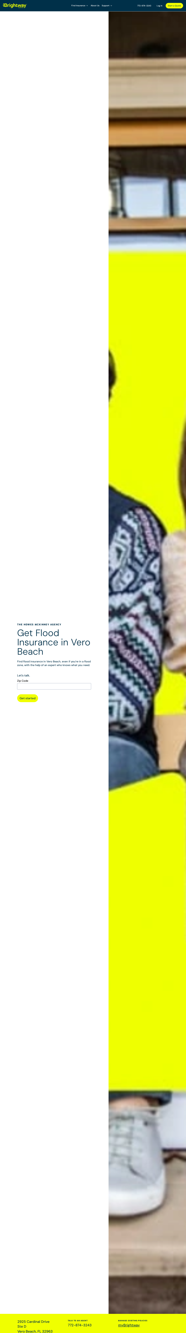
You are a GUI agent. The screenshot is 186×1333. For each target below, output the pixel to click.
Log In (159, 5)
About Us (95, 5)
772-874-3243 (144, 5)
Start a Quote (174, 5)
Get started (28, 698)
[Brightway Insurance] (15, 5)
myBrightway (129, 1325)
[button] (79, 5)
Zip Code (22, 681)
